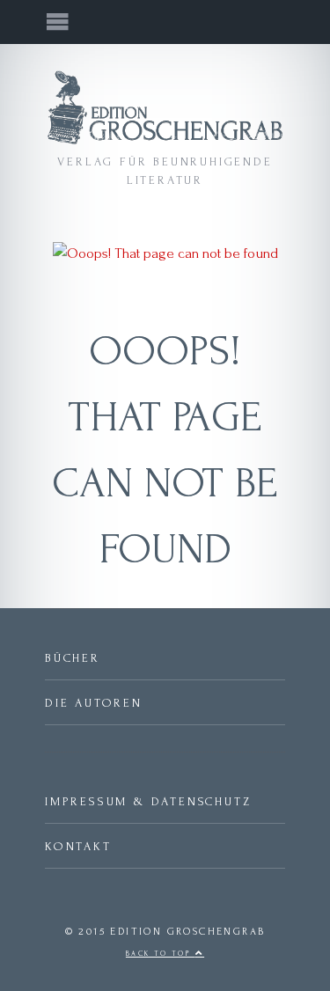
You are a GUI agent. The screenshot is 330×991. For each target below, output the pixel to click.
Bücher (72, 657)
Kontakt (78, 846)
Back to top (160, 954)
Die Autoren (94, 702)
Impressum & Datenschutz (148, 801)
